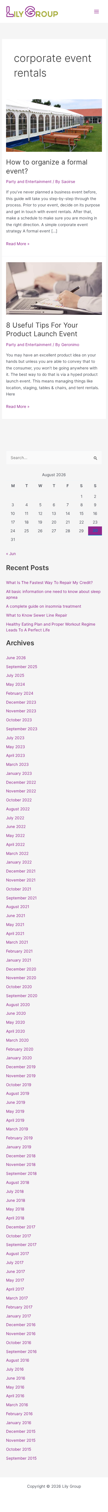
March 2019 (17, 1129)
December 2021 (20, 871)
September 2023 (21, 729)
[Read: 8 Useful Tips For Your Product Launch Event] (54, 288)
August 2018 (17, 1182)
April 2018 (15, 1218)
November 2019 (21, 1075)
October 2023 (19, 720)
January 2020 (19, 1058)
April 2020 (15, 1031)
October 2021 (18, 889)
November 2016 (21, 1333)
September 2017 (21, 1244)
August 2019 (17, 1093)
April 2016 (15, 1395)
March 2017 (17, 1298)
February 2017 (19, 1307)
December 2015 (20, 1431)
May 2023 (15, 746)
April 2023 (15, 755)
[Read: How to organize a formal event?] (54, 125)
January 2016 (18, 1422)
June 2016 (15, 1378)
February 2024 (19, 693)
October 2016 (18, 1342)
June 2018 (15, 1200)
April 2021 (15, 933)
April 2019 (15, 1120)
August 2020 (18, 1004)
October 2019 (18, 1084)
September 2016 (21, 1351)
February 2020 (19, 1049)
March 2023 (17, 764)
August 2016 (17, 1360)
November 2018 (20, 1164)
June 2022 (16, 826)
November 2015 (20, 1440)
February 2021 (19, 951)
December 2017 (20, 1227)
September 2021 (21, 898)
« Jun (11, 553)
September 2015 (21, 1458)
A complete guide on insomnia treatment (43, 606)
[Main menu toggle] (97, 11)
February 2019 (19, 1138)
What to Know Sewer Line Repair (36, 615)
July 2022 (15, 818)
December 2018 (20, 1156)
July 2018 (15, 1191)
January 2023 (19, 773)
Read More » (17, 243)
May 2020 (15, 1022)
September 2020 (21, 995)
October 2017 (18, 1236)
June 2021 (15, 915)
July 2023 (15, 737)
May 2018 (15, 1209)
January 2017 (18, 1316)
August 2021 (17, 906)
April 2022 (15, 844)
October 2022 (19, 800)
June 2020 (16, 1013)
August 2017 (17, 1253)
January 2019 (18, 1147)
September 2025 (21, 666)
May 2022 (15, 835)
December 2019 (21, 1066)
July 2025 (15, 675)
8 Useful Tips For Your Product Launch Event (42, 329)
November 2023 (21, 711)
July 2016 (15, 1369)
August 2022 (18, 809)
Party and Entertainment (29, 181)
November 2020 (21, 977)
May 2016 (15, 1387)
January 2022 (19, 862)
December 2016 (21, 1324)
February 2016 (19, 1413)
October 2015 (18, 1449)
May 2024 (15, 684)
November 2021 (20, 880)
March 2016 (17, 1404)
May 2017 (15, 1280)
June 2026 (16, 657)
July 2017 (15, 1262)
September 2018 (21, 1173)
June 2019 (15, 1102)
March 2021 (17, 942)
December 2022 (21, 782)
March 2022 (17, 853)
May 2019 (15, 1111)
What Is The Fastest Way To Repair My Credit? (49, 582)
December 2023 (21, 702)
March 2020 (17, 1040)
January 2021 (18, 960)
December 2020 (21, 969)
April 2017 (15, 1289)
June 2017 (15, 1271)
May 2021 (15, 924)
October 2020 (19, 986)
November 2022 (21, 791)
